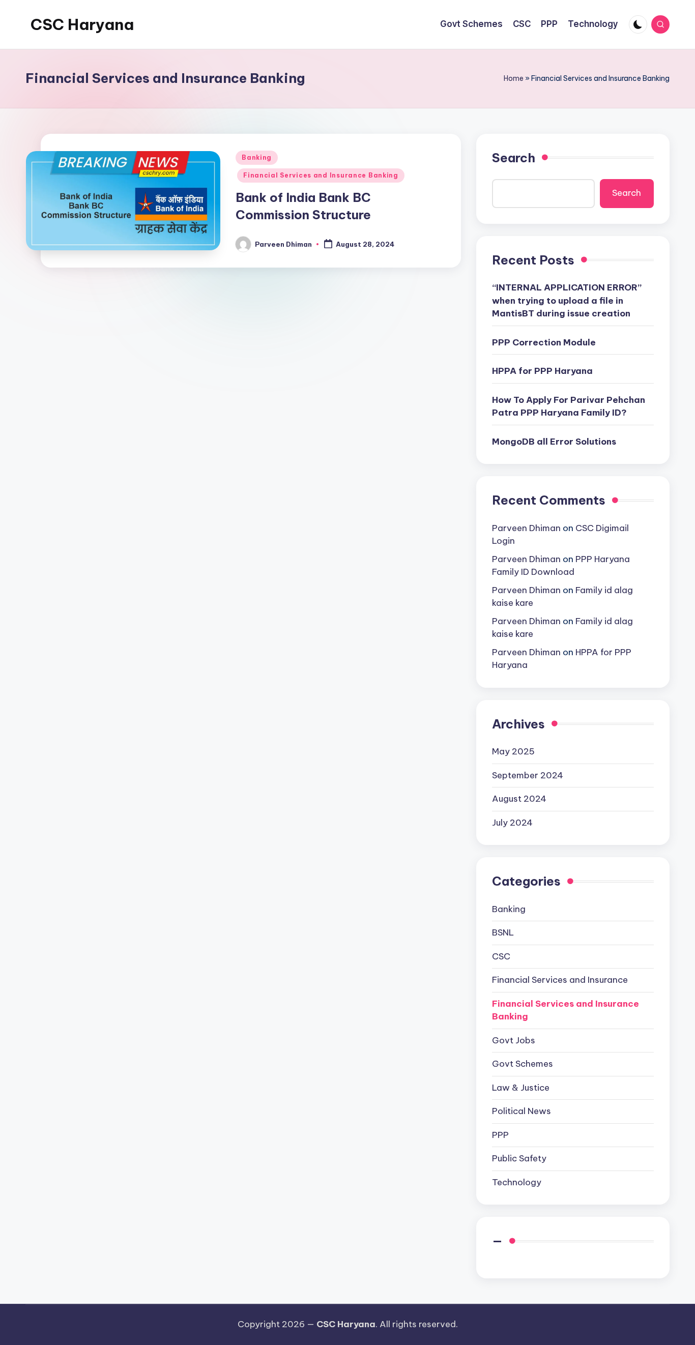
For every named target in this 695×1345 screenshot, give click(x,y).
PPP (500, 1135)
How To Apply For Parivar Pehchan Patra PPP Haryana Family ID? (568, 406)
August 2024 (519, 798)
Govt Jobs (513, 1040)
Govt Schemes (522, 1063)
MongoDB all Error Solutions (554, 441)
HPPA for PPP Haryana (542, 370)
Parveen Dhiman (526, 528)
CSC (501, 956)
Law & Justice (520, 1087)
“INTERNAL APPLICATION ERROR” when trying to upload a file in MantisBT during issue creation (567, 300)
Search (513, 157)
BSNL (503, 932)
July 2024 (512, 822)
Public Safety (519, 1158)
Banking (257, 157)
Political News (521, 1111)
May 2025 (513, 751)
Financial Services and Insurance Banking (320, 175)
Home (514, 78)
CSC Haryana (82, 24)
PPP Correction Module (544, 342)
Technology (516, 1182)
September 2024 (527, 775)
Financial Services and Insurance (560, 979)
